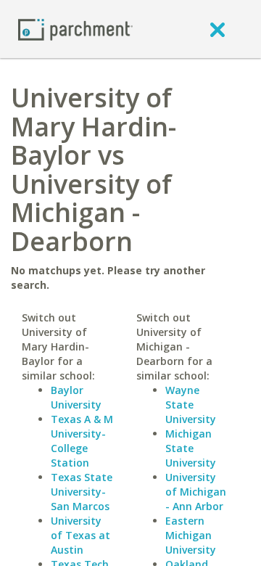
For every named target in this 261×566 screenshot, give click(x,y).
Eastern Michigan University (190, 535)
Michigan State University (190, 448)
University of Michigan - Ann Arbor (195, 491)
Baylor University (76, 397)
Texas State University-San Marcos (81, 491)
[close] (217, 29)
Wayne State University (190, 404)
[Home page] (75, 29)
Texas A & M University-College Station (82, 440)
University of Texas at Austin (80, 535)
